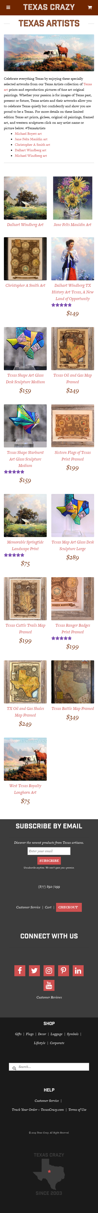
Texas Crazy (49, 8)
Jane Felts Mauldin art (31, 139)
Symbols (72, 1033)
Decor (42, 1033)
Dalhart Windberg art (30, 150)
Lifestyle (39, 1042)
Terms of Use (77, 1109)
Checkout (68, 907)
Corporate (57, 1042)
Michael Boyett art (28, 133)
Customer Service (28, 907)
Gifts (18, 1033)
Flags (30, 1033)
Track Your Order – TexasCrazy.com (38, 1109)
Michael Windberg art (31, 155)
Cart (48, 907)
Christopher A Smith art (32, 144)
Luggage (56, 1033)
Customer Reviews (49, 997)
